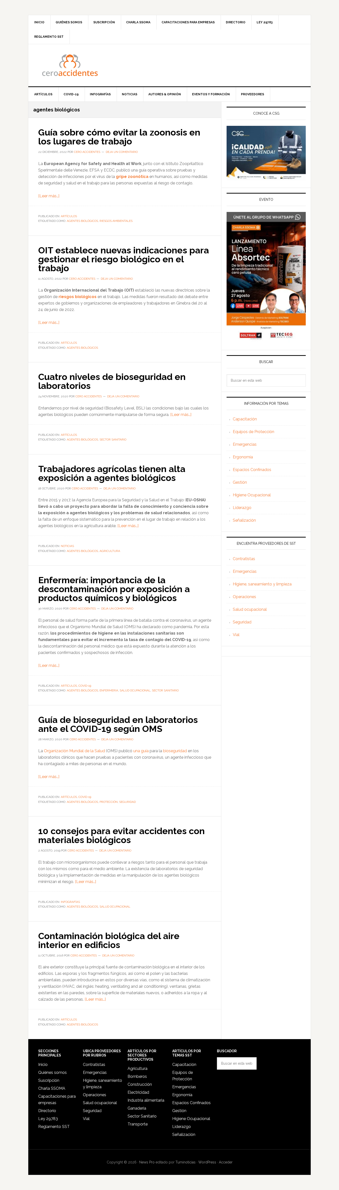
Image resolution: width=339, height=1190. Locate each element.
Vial (236, 634)
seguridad (127, 802)
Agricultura (137, 1068)
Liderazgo (242, 507)
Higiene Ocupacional (252, 495)
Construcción (140, 1084)
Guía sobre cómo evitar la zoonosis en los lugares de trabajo (119, 136)
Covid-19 (84, 685)
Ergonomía (243, 457)
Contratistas (244, 558)
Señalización (244, 520)
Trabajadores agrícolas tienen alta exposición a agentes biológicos (111, 473)
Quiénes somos (52, 1072)
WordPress (207, 1162)
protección (109, 802)
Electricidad (138, 1092)
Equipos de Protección (253, 431)
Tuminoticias (185, 1162)
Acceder (226, 1162)
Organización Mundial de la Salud (74, 750)
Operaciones (244, 596)
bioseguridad (175, 750)
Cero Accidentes (169, 65)
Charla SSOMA (51, 1088)
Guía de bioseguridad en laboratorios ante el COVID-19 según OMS (118, 724)
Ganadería (137, 1108)
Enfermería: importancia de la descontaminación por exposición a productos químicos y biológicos (114, 589)
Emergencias (245, 444)
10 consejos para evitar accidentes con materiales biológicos (121, 835)
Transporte (138, 1124)
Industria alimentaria (146, 1100)
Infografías (70, 902)
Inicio (43, 1064)
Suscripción (48, 1080)
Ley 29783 (48, 1118)
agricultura (110, 551)
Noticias (67, 546)
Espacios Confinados (252, 469)
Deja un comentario (122, 152)
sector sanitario (113, 439)
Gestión (240, 482)
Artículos (69, 216)
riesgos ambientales (116, 221)
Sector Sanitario (142, 1116)
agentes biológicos (82, 221)
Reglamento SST (54, 1126)
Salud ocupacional (250, 609)
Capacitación (245, 419)
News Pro (147, 1162)
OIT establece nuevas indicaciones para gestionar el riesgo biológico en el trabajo (123, 259)
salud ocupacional (135, 690)
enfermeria (109, 690)
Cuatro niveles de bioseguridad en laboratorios (112, 381)
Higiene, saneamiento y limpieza (262, 584)
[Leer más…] (48, 196)
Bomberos (137, 1076)
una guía (141, 750)
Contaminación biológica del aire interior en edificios (108, 940)
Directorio (47, 1110)
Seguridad (242, 622)
